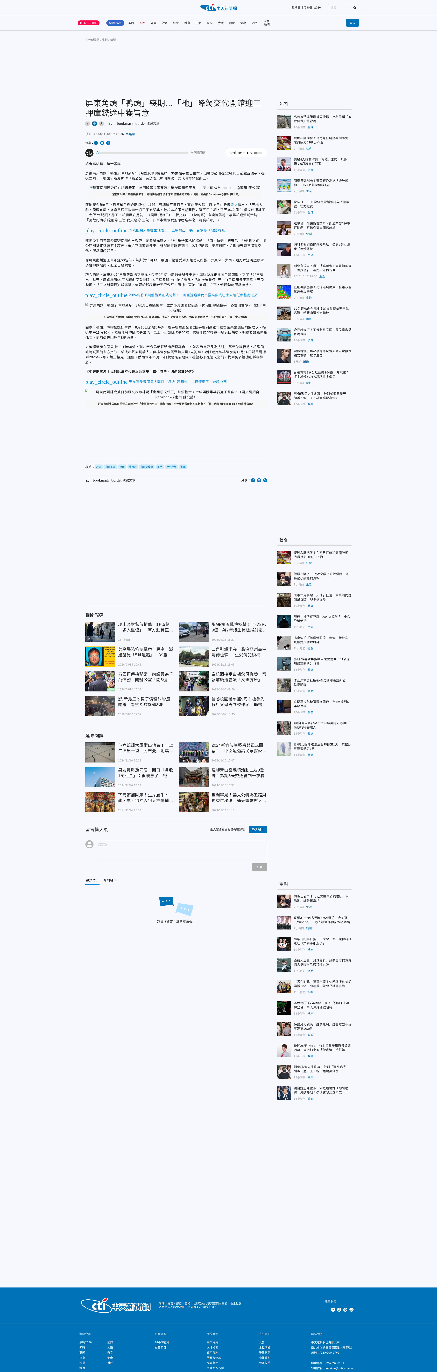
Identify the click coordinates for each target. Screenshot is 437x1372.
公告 (262, 1342)
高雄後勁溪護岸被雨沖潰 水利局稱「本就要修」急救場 (284, 121)
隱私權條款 (214, 1357)
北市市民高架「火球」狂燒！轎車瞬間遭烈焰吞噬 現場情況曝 (284, 600)
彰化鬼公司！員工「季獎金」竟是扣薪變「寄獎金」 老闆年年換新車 (284, 271)
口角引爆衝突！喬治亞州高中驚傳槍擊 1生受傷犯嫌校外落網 (194, 656)
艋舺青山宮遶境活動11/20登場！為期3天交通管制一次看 (194, 777)
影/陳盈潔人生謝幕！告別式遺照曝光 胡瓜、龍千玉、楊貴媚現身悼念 (284, 398)
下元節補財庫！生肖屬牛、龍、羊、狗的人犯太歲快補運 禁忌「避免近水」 (100, 802)
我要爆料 (265, 1357)
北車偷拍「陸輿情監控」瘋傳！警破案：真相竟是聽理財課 (284, 643)
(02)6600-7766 (329, 1352)
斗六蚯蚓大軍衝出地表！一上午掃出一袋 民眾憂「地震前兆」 (100, 752)
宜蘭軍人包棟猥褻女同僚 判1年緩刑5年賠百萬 (284, 706)
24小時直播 (162, 1342)
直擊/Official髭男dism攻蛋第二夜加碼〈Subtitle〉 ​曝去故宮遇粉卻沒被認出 (284, 922)
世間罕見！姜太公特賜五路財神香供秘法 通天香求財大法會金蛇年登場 (194, 802)
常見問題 (265, 1347)
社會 (165, 22)
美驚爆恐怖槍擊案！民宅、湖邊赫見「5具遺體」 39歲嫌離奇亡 (100, 656)
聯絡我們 (265, 1352)
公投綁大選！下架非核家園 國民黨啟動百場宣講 (284, 334)
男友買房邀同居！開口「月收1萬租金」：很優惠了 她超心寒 (100, 777)
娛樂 (176, 22)
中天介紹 (212, 1342)
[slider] (142, 153)
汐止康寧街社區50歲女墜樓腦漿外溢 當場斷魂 (284, 685)
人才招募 (212, 1347)
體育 (187, 22)
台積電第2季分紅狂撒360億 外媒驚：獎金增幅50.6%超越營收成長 (284, 377)
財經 (254, 22)
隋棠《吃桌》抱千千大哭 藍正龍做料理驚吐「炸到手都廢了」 (284, 944)
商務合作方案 (215, 1368)
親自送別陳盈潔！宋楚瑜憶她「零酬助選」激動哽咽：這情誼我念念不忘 (284, 1093)
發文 (234, 205)
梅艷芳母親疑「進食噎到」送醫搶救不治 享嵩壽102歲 (284, 1029)
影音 (232, 22)
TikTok (351, 1310)
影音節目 (160, 1347)
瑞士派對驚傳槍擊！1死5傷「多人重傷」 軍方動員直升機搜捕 (100, 632)
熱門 (142, 22)
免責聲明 (212, 1362)
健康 (243, 22)
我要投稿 (265, 1362)
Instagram (339, 1310)
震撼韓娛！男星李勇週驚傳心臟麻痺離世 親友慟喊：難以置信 (284, 356)
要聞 (154, 22)
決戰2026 (115, 22)
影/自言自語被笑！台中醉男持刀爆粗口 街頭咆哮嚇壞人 (284, 728)
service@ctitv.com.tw (340, 1368)
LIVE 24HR (89, 22)
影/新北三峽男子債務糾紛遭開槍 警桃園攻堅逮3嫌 (100, 706)
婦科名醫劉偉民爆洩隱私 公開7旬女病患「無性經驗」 (284, 249)
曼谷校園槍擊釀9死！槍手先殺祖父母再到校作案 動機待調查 (194, 706)
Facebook (333, 1310)
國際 (210, 22)
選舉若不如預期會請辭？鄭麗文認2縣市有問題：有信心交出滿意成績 (284, 228)
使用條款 (212, 1352)
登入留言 (258, 830)
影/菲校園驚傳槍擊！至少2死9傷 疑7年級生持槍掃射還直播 (194, 632)
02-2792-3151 (335, 1363)
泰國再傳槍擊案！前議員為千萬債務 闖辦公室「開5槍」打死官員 (100, 681)
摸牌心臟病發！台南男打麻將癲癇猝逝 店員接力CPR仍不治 (284, 143)
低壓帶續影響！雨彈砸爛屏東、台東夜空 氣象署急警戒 (284, 292)
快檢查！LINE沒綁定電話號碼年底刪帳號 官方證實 (284, 207)
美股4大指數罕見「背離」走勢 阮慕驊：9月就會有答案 (284, 164)
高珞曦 (130, 134)
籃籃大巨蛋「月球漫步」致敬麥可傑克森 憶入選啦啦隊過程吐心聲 (284, 965)
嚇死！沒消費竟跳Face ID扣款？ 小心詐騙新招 (284, 621)
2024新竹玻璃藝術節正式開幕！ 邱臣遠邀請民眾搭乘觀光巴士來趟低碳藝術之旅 (194, 752)
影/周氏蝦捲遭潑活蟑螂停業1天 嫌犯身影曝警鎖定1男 (284, 749)
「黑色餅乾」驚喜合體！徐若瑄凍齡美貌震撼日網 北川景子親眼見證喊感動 (284, 986)
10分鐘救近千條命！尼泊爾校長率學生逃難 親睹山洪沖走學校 (284, 313)
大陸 (221, 22)
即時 (131, 22)
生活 (198, 22)
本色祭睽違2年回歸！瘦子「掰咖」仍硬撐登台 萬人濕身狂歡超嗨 (284, 1008)
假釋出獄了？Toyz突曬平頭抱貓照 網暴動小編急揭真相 (284, 579)
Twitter (327, 1310)
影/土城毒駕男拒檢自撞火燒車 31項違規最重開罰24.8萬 (284, 664)
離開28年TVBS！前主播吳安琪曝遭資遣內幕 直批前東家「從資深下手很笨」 (284, 1050)
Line (345, 1310)
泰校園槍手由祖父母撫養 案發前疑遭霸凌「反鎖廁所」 (194, 681)
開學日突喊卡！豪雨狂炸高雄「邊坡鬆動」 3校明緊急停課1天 (284, 185)
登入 (352, 22)
